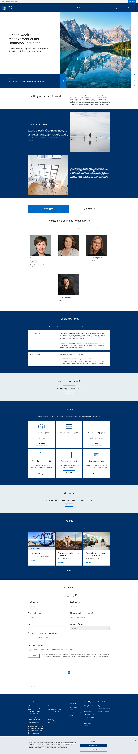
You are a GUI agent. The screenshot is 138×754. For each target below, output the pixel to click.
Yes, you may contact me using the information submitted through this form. (53, 649)
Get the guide (41, 443)
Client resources (104, 8)
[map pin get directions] (69, 673)
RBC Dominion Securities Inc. (9, 1)
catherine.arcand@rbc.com (35, 711)
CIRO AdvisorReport (89, 714)
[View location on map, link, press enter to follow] (69, 674)
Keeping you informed (103, 711)
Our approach (91, 8)
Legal (85, 708)
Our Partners (89, 209)
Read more (69, 505)
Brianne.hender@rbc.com (54, 709)
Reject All (93, 741)
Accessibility (87, 711)
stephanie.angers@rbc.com (35, 721)
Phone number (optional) (81, 613)
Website (72, 715)
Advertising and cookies (88, 724)
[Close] (135, 740)
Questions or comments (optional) (43, 633)
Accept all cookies (93, 745)
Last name (75, 602)
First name (33, 602)
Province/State (77, 624)
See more (69, 570)
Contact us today (69, 393)
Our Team (48, 209)
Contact (130, 8)
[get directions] (69, 673)
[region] (69, 674)
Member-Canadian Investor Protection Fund (89, 719)
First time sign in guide (104, 708)
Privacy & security (88, 706)
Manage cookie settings (93, 750)
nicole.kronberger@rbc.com (55, 721)
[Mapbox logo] (31, 686)
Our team (79, 8)
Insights (116, 8)
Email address (34, 613)
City (30, 624)
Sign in (100, 706)
